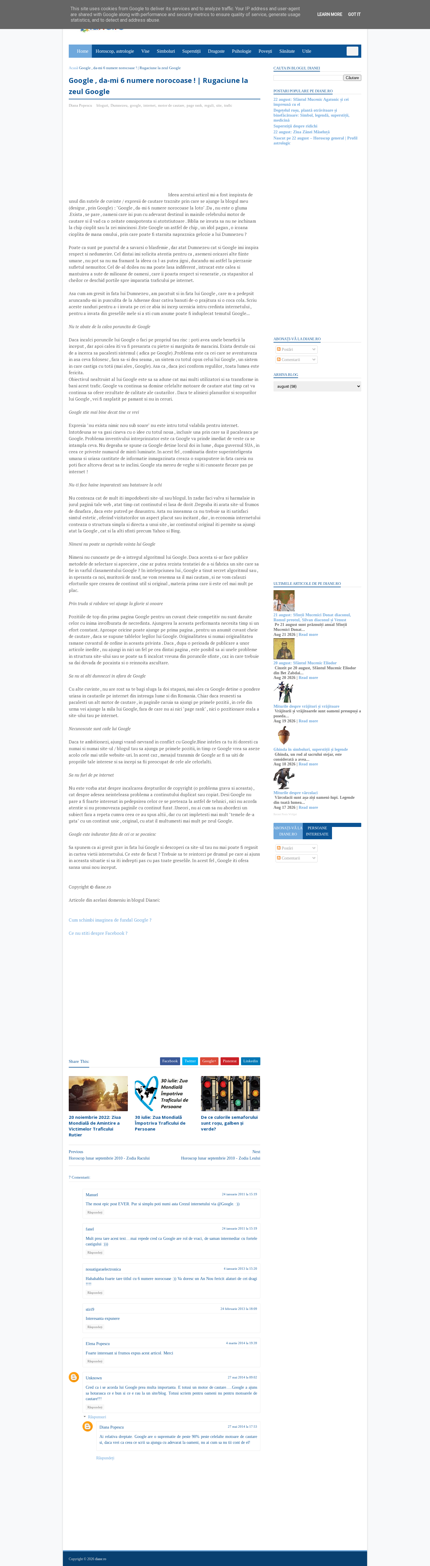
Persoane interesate (317, 831)
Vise (145, 51)
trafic (228, 105)
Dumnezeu (119, 105)
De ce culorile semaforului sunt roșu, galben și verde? (229, 1123)
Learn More (329, 14)
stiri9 (90, 1309)
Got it (354, 14)
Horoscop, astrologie (115, 51)
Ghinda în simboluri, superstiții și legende (311, 749)
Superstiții (191, 51)
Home (82, 51)
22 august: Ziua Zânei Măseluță (302, 132)
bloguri (102, 105)
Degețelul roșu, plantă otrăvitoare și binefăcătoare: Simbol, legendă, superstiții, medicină (312, 115)
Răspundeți (94, 1212)
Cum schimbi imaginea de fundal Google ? (110, 920)
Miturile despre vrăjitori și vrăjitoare (306, 706)
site (219, 105)
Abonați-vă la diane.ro (288, 831)
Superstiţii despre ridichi (295, 126)
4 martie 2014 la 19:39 (241, 1343)
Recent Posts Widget (285, 814)
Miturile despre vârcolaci (296, 793)
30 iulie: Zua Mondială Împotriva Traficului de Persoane (160, 1123)
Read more (308, 634)
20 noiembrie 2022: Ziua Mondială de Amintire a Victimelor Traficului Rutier (95, 1126)
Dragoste (216, 51)
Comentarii (290, 360)
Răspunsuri (97, 1417)
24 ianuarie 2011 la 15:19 (239, 1194)
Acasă (73, 68)
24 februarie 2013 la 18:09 (239, 1308)
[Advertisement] (118, 155)
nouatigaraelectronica (103, 1269)
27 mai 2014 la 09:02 (242, 1377)
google (135, 105)
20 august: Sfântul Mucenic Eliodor (305, 663)
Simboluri (166, 51)
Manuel (92, 1195)
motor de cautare (171, 105)
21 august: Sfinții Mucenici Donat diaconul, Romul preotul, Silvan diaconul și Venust (312, 617)
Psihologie (241, 51)
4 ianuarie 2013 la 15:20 (240, 1268)
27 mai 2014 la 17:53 (242, 1426)
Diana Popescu (111, 1427)
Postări (287, 349)
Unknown (94, 1378)
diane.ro (100, 1559)
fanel (90, 1229)
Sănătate (287, 51)
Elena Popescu (98, 1344)
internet (149, 105)
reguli (209, 105)
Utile (306, 51)
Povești (265, 51)
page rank (194, 105)
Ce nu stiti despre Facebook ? (98, 933)
